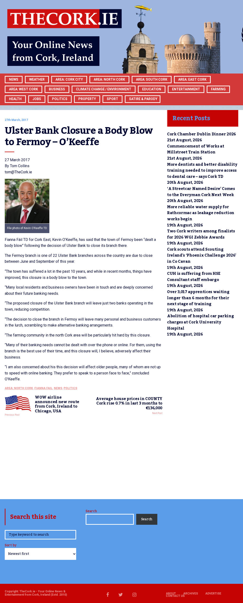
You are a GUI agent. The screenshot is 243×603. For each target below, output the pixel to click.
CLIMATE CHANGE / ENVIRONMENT (103, 89)
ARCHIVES (190, 593)
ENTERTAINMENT (186, 89)
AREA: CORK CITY (69, 79)
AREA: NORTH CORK (19, 388)
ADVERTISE (213, 593)
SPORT (112, 99)
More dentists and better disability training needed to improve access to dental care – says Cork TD (202, 170)
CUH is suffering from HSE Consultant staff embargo (193, 277)
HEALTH (15, 99)
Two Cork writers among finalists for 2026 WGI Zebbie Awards (201, 234)
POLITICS (59, 99)
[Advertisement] (83, 456)
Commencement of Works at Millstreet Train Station (195, 149)
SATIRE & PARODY (143, 99)
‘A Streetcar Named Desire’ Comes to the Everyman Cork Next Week (201, 192)
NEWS (58, 388)
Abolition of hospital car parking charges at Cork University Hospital (200, 322)
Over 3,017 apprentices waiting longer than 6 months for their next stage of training (198, 298)
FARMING (218, 89)
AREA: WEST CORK (23, 89)
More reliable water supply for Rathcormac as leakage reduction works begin (200, 213)
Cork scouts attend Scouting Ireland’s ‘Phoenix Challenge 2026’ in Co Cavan (201, 255)
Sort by (10, 546)
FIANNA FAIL (43, 388)
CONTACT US (175, 596)
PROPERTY (87, 99)
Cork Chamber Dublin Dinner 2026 (201, 134)
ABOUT (171, 593)
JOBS (37, 99)
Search (91, 511)
